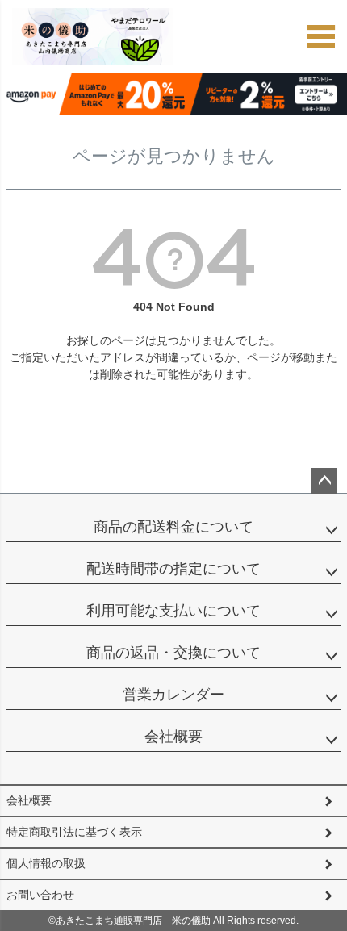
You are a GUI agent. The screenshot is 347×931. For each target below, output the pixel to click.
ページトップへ (324, 481)
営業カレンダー (173, 695)
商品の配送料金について (173, 527)
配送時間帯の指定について (173, 569)
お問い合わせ (40, 894)
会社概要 (173, 737)
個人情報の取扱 (46, 863)
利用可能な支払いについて (173, 611)
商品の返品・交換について (173, 653)
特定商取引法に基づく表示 (74, 831)
